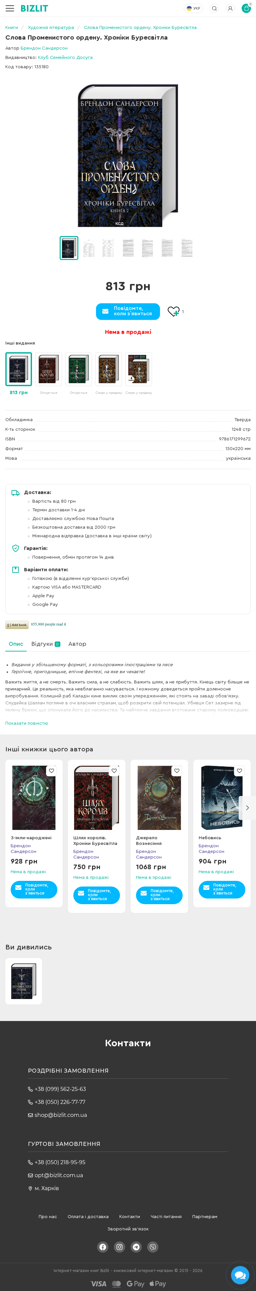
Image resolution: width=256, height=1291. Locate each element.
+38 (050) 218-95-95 (60, 1162)
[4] (147, 247)
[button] (204, 248)
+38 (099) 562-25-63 (60, 1089)
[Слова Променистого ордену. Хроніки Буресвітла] (128, 155)
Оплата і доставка (88, 1216)
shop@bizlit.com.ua (61, 1115)
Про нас (48, 1216)
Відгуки (45, 644)
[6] (187, 247)
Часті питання (166, 1216)
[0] (69, 248)
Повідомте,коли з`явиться (133, 311)
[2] (108, 247)
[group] (48, 374)
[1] (88, 247)
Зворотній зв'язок (128, 1229)
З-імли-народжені (31, 838)
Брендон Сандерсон (44, 48)
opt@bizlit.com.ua (59, 1175)
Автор (77, 644)
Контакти (129, 1216)
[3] (128, 247)
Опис (16, 644)
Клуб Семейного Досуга (65, 57)
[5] (167, 247)
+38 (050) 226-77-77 (60, 1102)
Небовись (210, 838)
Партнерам (204, 1216)
